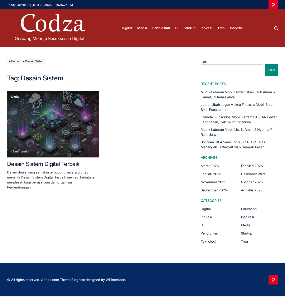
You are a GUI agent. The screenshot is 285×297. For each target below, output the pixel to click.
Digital (127, 28)
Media (142, 28)
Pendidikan (161, 28)
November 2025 (213, 182)
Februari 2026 (252, 166)
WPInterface (115, 280)
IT (176, 28)
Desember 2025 (253, 174)
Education (249, 209)
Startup (189, 28)
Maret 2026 (210, 166)
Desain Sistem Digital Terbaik (43, 163)
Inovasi (206, 28)
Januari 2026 (211, 174)
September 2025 (214, 190)
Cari (204, 62)
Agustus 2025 (251, 190)
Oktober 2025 (252, 182)
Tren (221, 28)
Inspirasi (236, 28)
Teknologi (208, 241)
